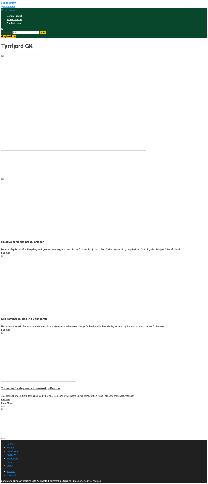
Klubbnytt (11, 455)
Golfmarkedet (14, 16)
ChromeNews (80, 481)
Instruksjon (12, 451)
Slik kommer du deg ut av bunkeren (24, 319)
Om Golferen (14, 23)
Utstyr (10, 465)
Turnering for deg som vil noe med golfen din (30, 388)
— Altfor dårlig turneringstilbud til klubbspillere (49, 161)
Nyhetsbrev (9, 36)
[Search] (2, 29)
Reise (10, 462)
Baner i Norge (14, 19)
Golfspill (11, 444)
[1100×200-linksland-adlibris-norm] (79, 435)
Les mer (5, 175)
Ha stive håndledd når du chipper (22, 242)
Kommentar (12, 458)
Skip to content (8, 3)
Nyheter (11, 447)
